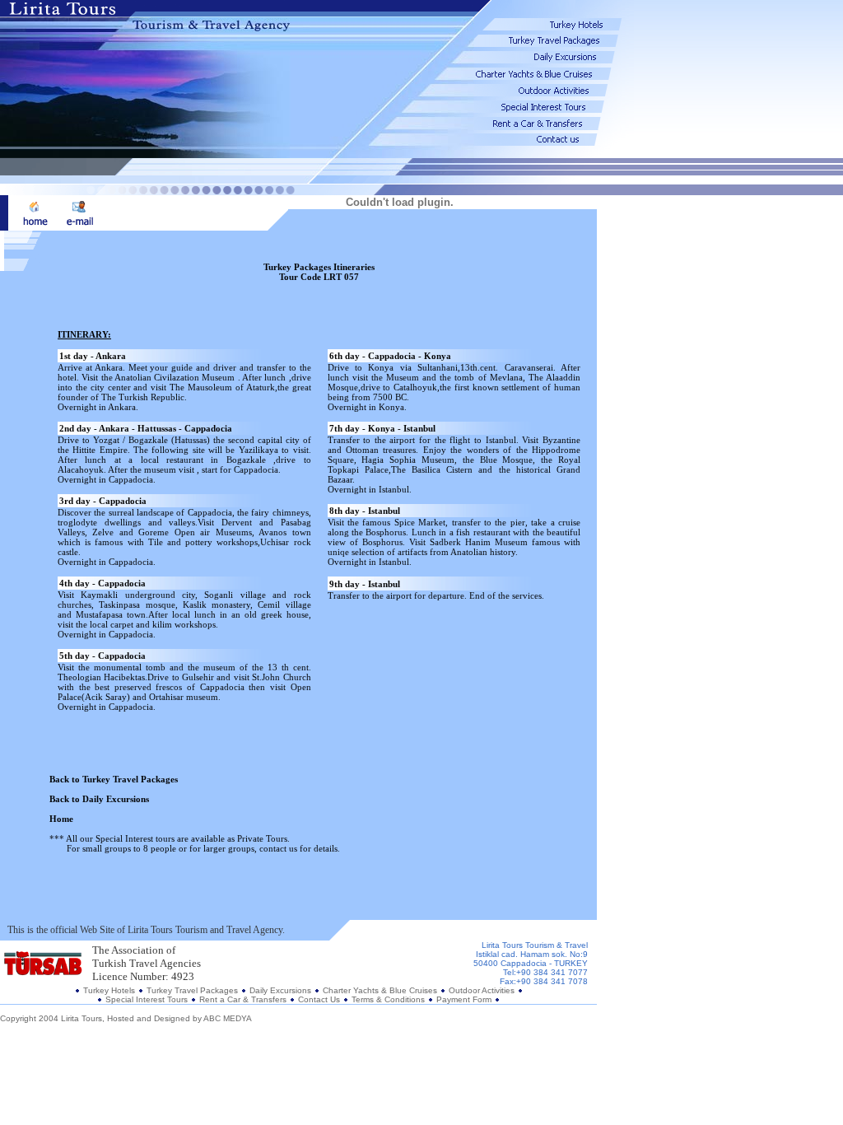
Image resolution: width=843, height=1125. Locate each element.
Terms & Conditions (389, 999)
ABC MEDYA (227, 1018)
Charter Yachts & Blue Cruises (380, 990)
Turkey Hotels (109, 990)
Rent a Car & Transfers (242, 999)
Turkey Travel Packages (192, 990)
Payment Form (463, 999)
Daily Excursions (281, 990)
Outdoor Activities (482, 990)
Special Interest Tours (146, 999)
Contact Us (319, 999)
